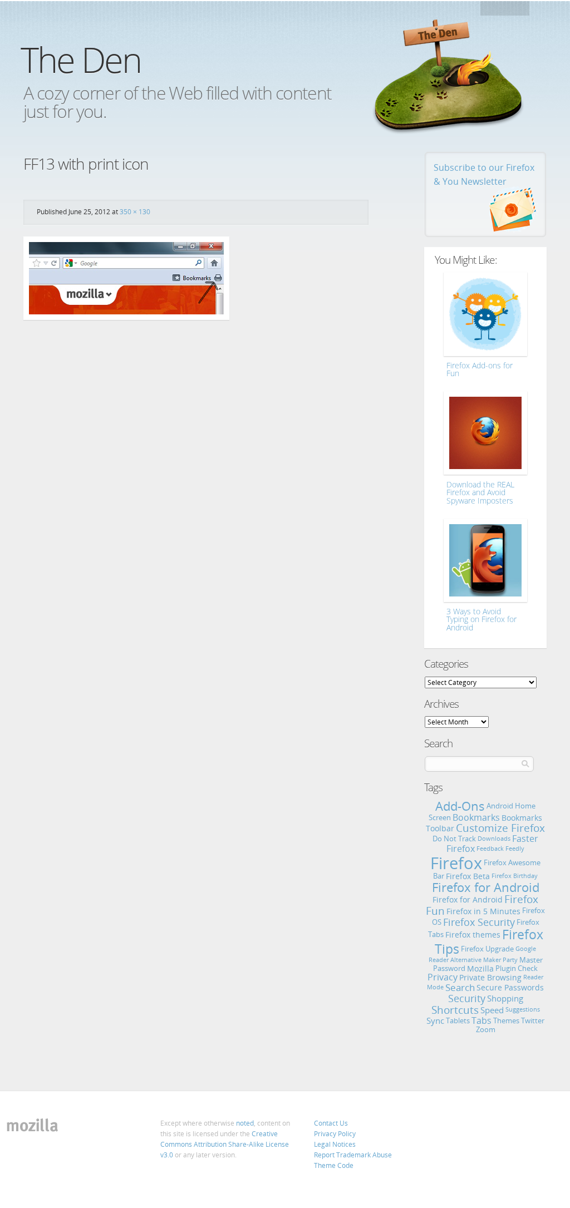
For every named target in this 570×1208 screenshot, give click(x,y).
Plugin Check (516, 968)
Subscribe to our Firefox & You (484, 174)
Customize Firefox (500, 828)
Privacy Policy (335, 1133)
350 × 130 (135, 211)
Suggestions (522, 1009)
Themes (506, 1020)
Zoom (485, 1029)
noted (245, 1123)
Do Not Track (454, 839)
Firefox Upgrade (487, 949)
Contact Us (331, 1123)
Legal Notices (335, 1144)
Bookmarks (476, 817)
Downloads (494, 838)
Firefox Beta (468, 876)
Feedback (490, 848)
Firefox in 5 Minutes (483, 911)
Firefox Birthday (515, 876)
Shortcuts (455, 1009)
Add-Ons (460, 806)
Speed (492, 1009)
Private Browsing (490, 977)
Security (466, 998)
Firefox (456, 863)
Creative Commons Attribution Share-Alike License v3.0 (224, 1144)
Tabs (481, 1020)
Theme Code (333, 1165)
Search (460, 987)
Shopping (505, 998)
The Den (81, 59)
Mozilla (506, 11)
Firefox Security (479, 922)
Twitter (532, 1020)
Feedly (514, 848)
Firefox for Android (485, 887)
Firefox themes (472, 934)
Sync (435, 1020)
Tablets (458, 1020)
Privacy (443, 977)
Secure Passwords (510, 987)
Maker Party (500, 960)
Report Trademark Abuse (353, 1155)
